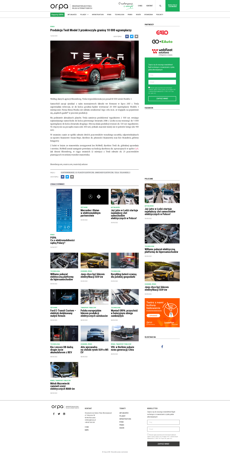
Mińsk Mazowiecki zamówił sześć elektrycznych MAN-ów (62, 386)
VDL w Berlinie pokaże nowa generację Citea (122, 348)
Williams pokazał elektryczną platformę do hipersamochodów (62, 277)
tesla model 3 (125, 173)
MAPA (86, 430)
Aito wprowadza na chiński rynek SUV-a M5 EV (94, 350)
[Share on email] (136, 36)
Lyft (136, 149)
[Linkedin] (64, 413)
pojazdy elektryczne (86, 173)
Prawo (130, 14)
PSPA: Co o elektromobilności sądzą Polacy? (62, 240)
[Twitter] (59, 413)
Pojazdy (83, 14)
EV (76, 173)
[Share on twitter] (131, 36)
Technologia (119, 14)
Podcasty (159, 14)
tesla (116, 173)
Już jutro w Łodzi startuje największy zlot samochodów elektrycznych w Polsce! (124, 214)
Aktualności (72, 14)
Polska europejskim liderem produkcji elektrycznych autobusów (94, 313)
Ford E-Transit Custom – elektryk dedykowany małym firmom (63, 313)
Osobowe (84, 271)
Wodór (138, 14)
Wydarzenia (148, 14)
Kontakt (150, 6)
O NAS (140, 6)
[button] (57, 15)
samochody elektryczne (104, 173)
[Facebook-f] (162, 346)
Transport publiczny (88, 307)
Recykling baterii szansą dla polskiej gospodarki (123, 275)
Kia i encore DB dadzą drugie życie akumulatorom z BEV (61, 350)
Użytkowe (84, 207)
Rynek (109, 14)
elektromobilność (68, 173)
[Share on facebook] (127, 36)
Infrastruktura (98, 14)
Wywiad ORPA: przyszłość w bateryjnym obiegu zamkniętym (124, 313)
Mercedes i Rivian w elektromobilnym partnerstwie (91, 213)
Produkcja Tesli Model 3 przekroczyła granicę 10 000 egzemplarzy (91, 30)
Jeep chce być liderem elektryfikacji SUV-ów (93, 275)
